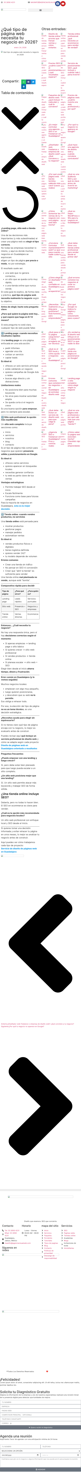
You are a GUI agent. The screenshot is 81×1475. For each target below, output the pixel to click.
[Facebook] (57, 3)
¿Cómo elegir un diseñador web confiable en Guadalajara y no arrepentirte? (55, 284)
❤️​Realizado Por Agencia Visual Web (61, 1371)
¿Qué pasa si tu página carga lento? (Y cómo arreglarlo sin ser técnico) (54, 338)
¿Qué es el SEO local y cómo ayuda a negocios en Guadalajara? (54, 354)
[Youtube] (63, 3)
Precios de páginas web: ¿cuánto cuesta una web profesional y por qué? (74, 102)
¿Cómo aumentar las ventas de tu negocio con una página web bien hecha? (54, 218)
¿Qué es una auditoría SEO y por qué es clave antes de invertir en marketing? (73, 181)
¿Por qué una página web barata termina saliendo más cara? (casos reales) (55, 181)
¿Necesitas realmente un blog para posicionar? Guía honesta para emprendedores (56, 311)
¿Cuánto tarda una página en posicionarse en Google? (73, 353)
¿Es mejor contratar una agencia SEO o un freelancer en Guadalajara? (55, 130)
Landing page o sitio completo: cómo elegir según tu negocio (74, 384)
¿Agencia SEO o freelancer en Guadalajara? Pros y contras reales (55, 439)
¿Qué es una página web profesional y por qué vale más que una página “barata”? (74, 417)
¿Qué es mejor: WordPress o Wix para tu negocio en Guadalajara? (74, 217)
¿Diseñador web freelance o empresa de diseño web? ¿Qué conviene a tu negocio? (54, 153)
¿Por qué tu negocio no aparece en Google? (73, 128)
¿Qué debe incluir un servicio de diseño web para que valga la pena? (54, 417)
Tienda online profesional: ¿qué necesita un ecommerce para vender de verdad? (74, 41)
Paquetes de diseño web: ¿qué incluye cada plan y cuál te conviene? (54, 101)
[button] (40, 10)
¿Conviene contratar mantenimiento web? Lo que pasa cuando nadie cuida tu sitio (55, 250)
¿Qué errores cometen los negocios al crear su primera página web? (74, 283)
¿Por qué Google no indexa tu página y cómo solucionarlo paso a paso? (74, 311)
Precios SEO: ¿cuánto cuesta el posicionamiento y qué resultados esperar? (56, 70)
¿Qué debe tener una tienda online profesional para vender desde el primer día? (73, 250)
